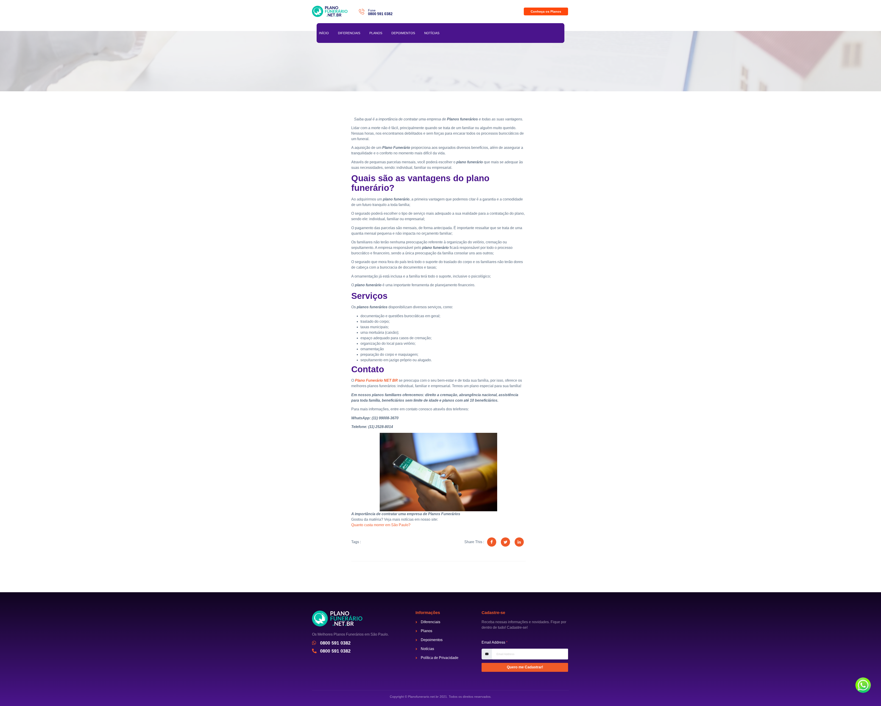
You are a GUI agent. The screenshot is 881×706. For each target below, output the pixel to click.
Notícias (431, 33)
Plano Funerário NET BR (376, 380)
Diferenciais (349, 33)
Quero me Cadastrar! (525, 667)
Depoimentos (403, 33)
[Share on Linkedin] (519, 542)
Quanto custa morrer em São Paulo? (380, 525)
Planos (375, 33)
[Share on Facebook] (491, 542)
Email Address (494, 642)
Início (324, 33)
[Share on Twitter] (505, 542)
